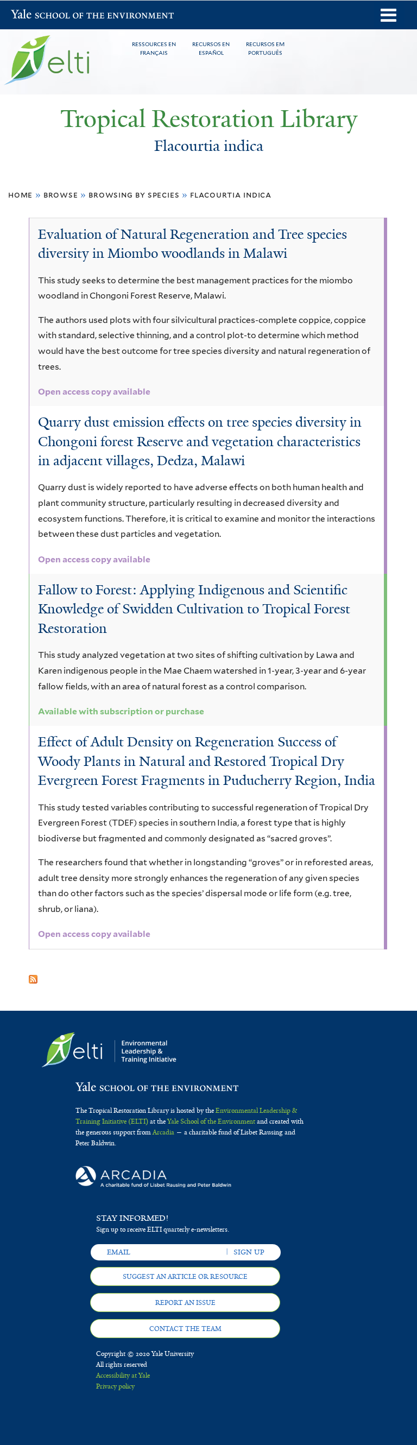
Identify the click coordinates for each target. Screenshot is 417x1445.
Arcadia (163, 1132)
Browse (60, 194)
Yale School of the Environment (39, 15)
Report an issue (185, 1302)
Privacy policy (115, 1386)
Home (20, 194)
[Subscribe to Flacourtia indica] (33, 975)
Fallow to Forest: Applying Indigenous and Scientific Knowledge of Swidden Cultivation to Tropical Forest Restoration (194, 609)
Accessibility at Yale (123, 1375)
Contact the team (185, 1328)
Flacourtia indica (230, 194)
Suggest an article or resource (185, 1276)
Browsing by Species (134, 194)
